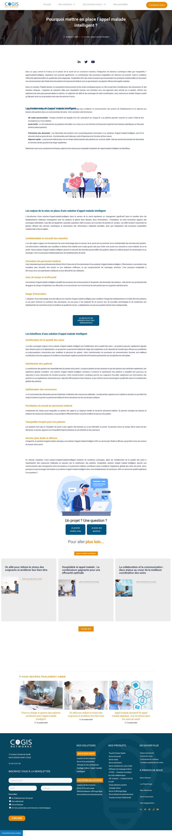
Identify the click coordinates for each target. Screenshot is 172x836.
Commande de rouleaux (149, 759)
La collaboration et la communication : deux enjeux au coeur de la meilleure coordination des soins (141, 570)
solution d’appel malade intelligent (62, 460)
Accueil (47, 4)
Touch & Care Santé (117, 753)
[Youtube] (93, 62)
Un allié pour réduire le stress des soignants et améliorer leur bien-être (26, 568)
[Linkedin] (79, 62)
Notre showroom (146, 797)
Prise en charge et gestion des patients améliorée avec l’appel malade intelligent (41, 715)
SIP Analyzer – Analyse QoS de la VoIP (120, 780)
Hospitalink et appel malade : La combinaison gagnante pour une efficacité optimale (81, 570)
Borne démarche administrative (121, 794)
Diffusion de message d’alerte (120, 769)
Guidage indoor (115, 788)
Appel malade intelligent (100, 37)
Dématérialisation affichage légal (89, 791)
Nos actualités (120, 4)
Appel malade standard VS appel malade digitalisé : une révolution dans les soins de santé (131, 715)
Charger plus (86, 629)
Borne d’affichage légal (118, 791)
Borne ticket (113, 760)
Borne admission (115, 763)
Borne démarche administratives (89, 794)
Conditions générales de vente (151, 763)
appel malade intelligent (35, 75)
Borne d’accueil (115, 756)
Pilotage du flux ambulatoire (88, 765)
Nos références (146, 790)
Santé (87, 37)
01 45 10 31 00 (15, 764)
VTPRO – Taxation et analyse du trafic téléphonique (119, 773)
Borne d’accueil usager (86, 788)
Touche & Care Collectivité (120, 797)
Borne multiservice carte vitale (120, 766)
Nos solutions (65, 4)
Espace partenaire (147, 753)
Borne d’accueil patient (86, 762)
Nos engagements (147, 803)
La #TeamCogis (146, 784)
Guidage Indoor (83, 768)
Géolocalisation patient (118, 785)
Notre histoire (145, 778)
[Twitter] (86, 62)
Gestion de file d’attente (86, 758)
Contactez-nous (146, 756)
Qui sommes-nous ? (93, 4)
